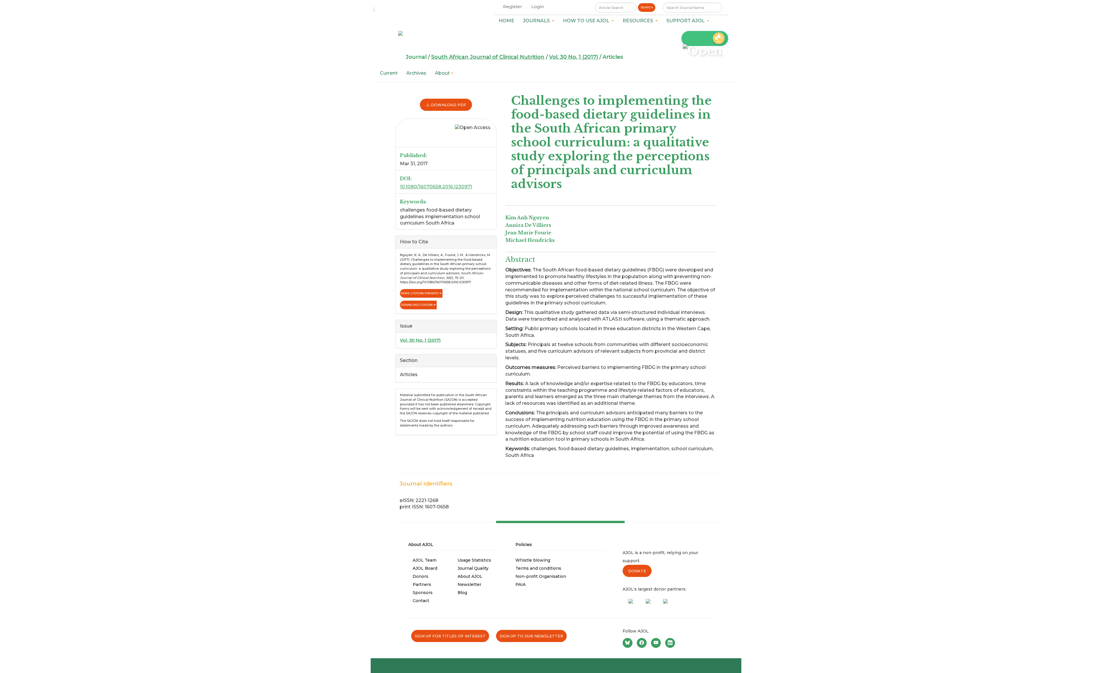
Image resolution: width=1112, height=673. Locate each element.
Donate (637, 571)
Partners (422, 584)
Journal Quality (473, 568)
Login (537, 6)
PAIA (520, 584)
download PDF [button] (448, 104)
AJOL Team (424, 560)
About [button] (443, 73)
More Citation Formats (420, 293)
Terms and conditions (538, 568)
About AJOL (470, 576)
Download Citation (417, 305)
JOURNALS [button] (537, 20)
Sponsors (423, 592)
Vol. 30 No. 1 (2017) (573, 57)
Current (389, 73)
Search (647, 7)
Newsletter (469, 584)
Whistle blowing (532, 560)
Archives (416, 73)
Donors (420, 576)
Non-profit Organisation (540, 576)
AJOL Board (425, 568)
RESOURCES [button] (639, 20)
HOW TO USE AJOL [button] (587, 20)
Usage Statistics (474, 560)
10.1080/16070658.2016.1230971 (436, 187)
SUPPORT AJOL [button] (686, 20)
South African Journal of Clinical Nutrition (487, 57)
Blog (462, 592)
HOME (506, 20)
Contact (421, 600)
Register (512, 6)
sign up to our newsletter (531, 636)
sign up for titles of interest (450, 636)
